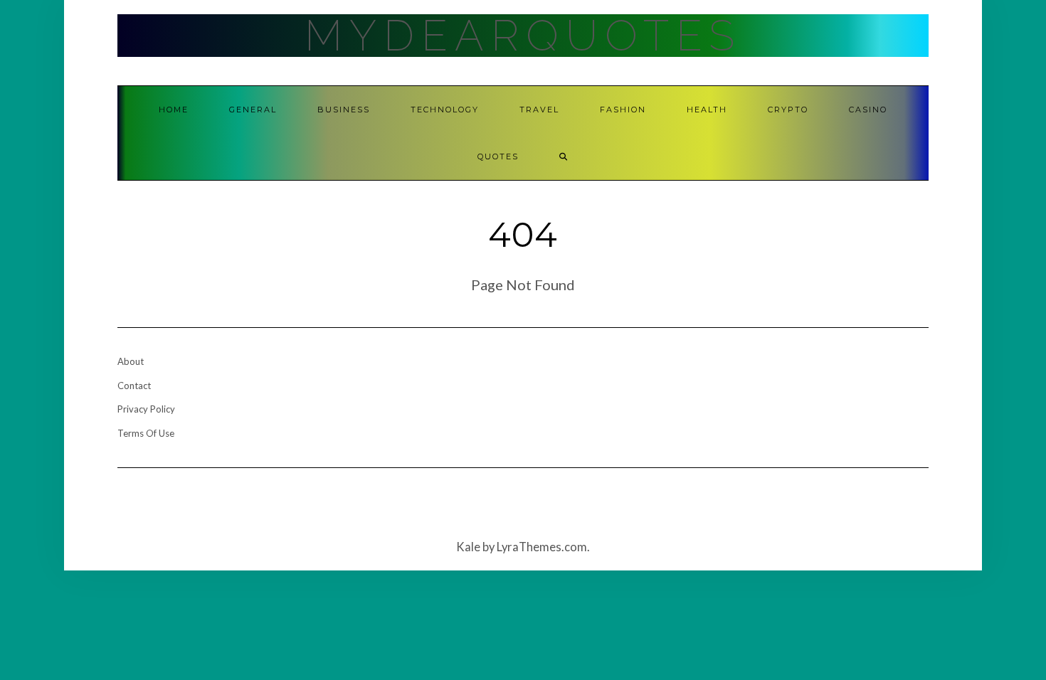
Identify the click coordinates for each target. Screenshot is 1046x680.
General (253, 110)
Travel (539, 110)
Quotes (498, 156)
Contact (134, 385)
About (130, 361)
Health (707, 110)
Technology (445, 110)
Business (343, 110)
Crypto (788, 110)
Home (174, 110)
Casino (868, 110)
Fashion (623, 110)
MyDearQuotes (523, 35)
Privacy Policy (146, 409)
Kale (468, 547)
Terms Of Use (145, 433)
